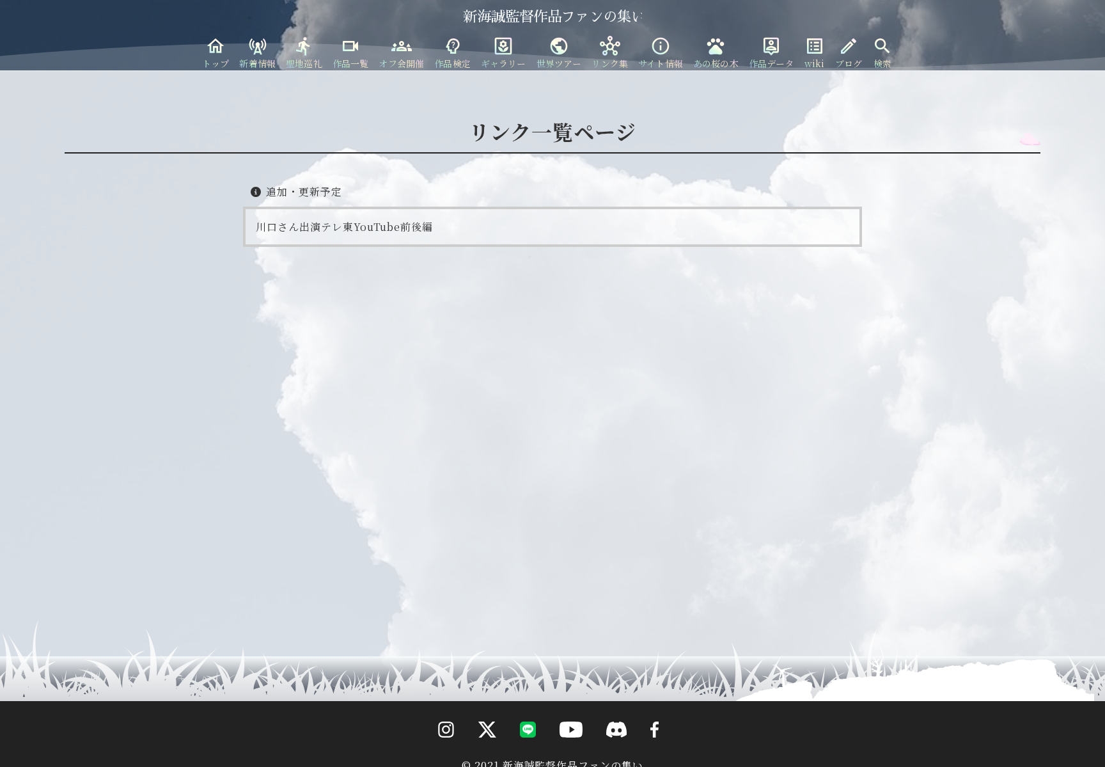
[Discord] (606, 754)
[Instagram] (436, 754)
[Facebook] (644, 754)
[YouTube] (560, 754)
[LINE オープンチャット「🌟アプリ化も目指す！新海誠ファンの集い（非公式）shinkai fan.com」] (517, 754)
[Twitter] (477, 754)
